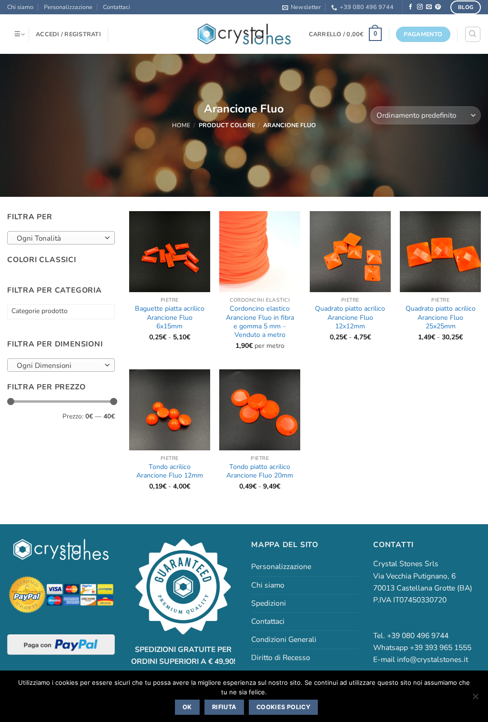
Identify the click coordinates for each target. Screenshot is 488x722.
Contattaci (116, 7)
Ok (187, 707)
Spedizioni (268, 603)
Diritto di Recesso (280, 657)
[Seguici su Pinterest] (438, 7)
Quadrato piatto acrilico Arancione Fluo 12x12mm (350, 318)
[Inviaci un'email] (429, 7)
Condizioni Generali (283, 639)
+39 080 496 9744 (367, 7)
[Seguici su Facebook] (411, 7)
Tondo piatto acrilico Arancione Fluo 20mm (259, 471)
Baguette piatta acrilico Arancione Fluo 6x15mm (169, 318)
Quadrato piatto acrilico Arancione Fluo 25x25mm (441, 318)
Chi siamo (20, 7)
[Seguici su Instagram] (420, 7)
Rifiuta (224, 707)
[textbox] (58, 238)
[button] (301, 7)
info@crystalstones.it (432, 659)
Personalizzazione (68, 7)
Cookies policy (283, 707)
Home (181, 125)
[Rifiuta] (475, 699)
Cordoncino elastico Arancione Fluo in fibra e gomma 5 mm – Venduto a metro (260, 322)
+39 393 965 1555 (440, 647)
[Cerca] (472, 34)
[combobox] (61, 237)
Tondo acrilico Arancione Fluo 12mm (169, 471)
